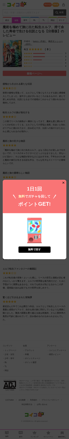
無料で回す (34, 249)
